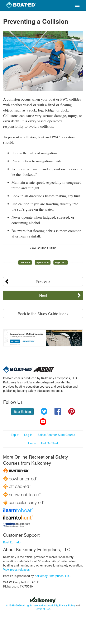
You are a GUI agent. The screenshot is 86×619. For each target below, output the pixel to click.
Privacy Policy (67, 605)
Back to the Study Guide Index (43, 313)
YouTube (43, 421)
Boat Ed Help (11, 542)
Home (32, 443)
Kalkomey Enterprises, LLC (52, 576)
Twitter (44, 411)
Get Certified (49, 443)
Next (43, 295)
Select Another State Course (56, 435)
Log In (28, 435)
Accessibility (51, 605)
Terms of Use (42, 609)
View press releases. (16, 569)
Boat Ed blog (22, 411)
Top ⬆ (15, 435)
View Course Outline (43, 248)
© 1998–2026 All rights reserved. (24, 605)
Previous (43, 281)
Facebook (57, 411)
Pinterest (71, 411)
